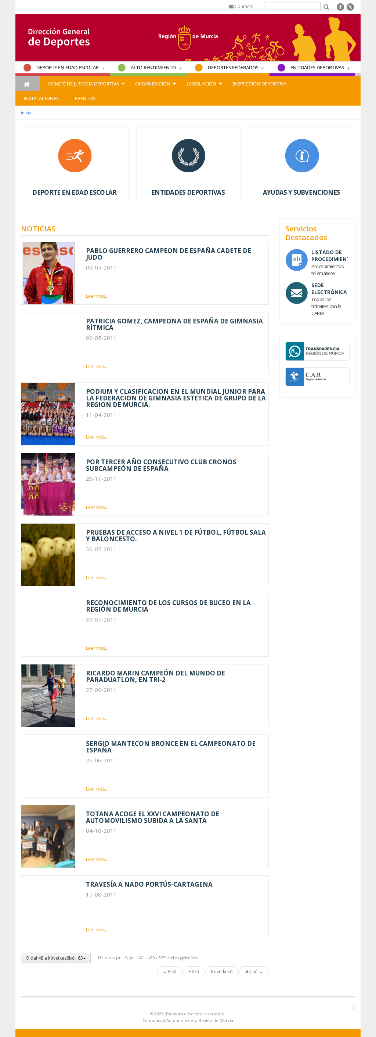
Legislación (201, 83)
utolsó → (254, 971)
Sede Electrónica (329, 289)
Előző (193, 971)
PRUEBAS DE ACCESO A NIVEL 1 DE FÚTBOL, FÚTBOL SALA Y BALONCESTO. (176, 535)
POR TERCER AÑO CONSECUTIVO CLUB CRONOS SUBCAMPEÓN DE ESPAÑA (161, 465)
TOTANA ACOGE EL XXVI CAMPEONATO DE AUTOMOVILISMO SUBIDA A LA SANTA (152, 817)
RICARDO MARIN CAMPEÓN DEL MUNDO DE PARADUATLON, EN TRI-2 (155, 676)
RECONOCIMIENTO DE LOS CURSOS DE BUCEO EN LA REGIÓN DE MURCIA (168, 605)
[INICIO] (27, 83)
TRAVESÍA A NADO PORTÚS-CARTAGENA (149, 884)
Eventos (85, 98)
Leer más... (97, 296)
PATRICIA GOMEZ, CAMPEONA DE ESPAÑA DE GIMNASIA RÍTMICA (174, 324)
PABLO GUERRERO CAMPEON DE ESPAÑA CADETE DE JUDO (168, 253)
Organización (152, 83)
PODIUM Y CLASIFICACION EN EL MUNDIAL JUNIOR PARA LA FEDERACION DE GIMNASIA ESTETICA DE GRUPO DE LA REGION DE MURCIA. (176, 398)
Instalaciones (41, 98)
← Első (169, 971)
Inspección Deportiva (259, 83)
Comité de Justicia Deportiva (83, 83)
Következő (221, 971)
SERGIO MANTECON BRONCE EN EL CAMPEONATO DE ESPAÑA (171, 746)
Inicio (26, 113)
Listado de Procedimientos (334, 256)
